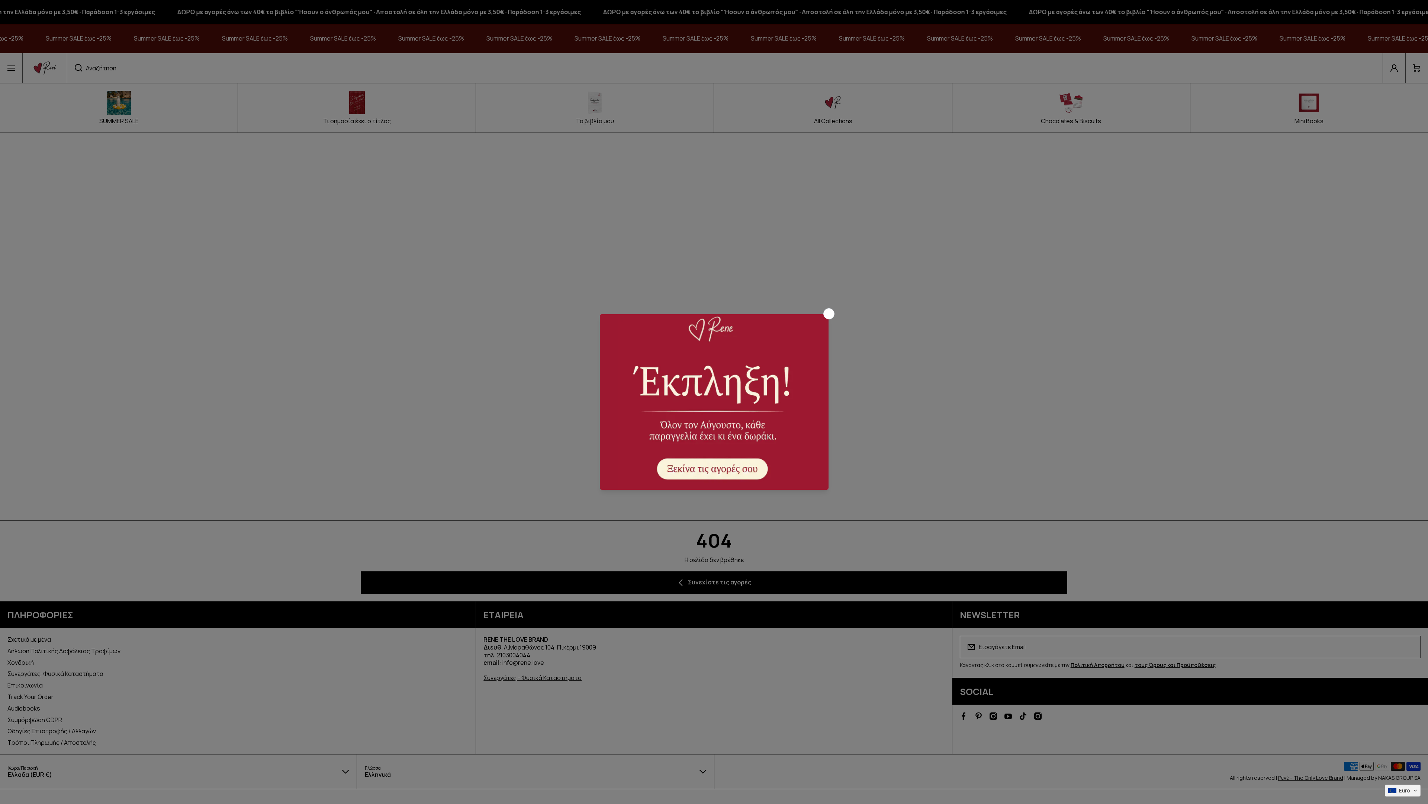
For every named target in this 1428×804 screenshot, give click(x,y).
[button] (1403, 791)
